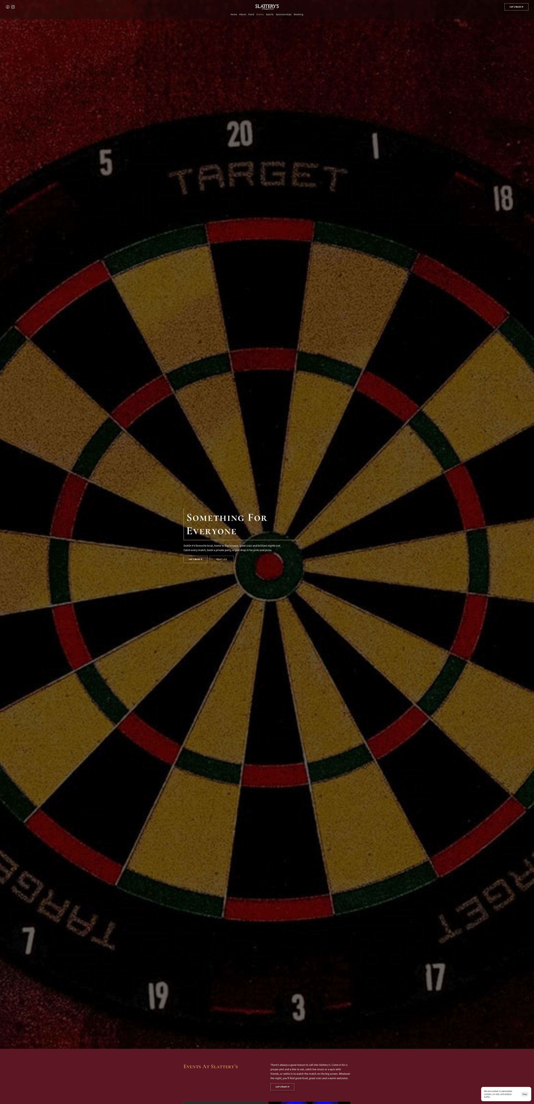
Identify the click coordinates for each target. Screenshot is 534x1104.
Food (251, 14)
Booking (298, 14)
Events (260, 14)
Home (234, 14)
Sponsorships (284, 14)
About (242, 14)
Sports (270, 14)
